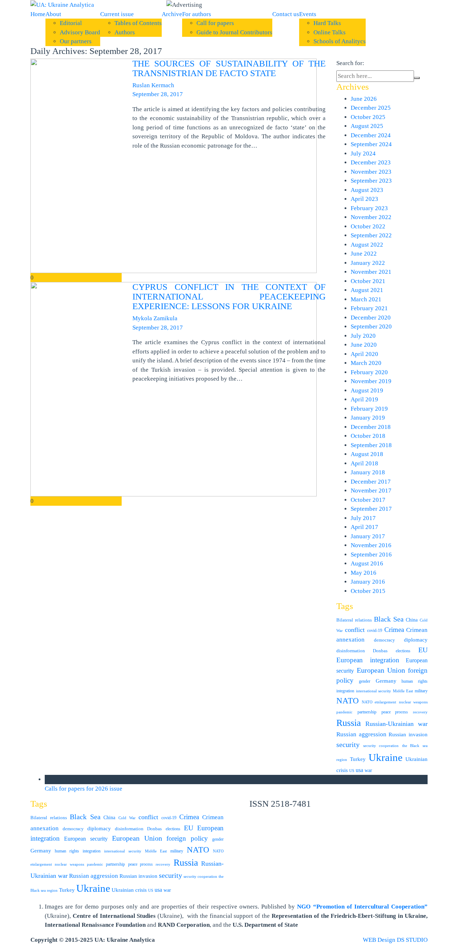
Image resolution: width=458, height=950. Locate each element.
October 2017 (368, 499)
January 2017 (368, 536)
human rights (414, 681)
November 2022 (371, 217)
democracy (384, 640)
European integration (367, 660)
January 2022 (368, 262)
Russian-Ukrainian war (396, 723)
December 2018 (371, 427)
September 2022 (371, 235)
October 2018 (368, 435)
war (368, 770)
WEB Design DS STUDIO (395, 939)
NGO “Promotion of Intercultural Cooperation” (362, 906)
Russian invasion (408, 734)
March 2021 (366, 299)
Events (307, 14)
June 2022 (364, 253)
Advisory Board (80, 32)
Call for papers (215, 23)
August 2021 (367, 290)
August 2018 (367, 454)
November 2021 (371, 271)
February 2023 (369, 208)
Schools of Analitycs (339, 41)
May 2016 (363, 572)
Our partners (76, 41)
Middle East (403, 691)
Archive (172, 14)
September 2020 (371, 326)
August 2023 (367, 190)
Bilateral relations (354, 620)
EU (423, 650)
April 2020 (364, 354)
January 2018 (368, 472)
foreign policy (187, 838)
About (53, 14)
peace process (394, 712)
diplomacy (416, 640)
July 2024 (363, 153)
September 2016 (371, 554)
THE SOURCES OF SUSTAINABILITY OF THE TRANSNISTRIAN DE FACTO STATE (229, 68)
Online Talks (329, 32)
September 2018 (371, 445)
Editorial (71, 23)
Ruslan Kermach (153, 85)
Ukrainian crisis (129, 890)
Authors (124, 32)
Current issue (117, 14)
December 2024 (371, 135)
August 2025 (367, 126)
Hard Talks (327, 23)
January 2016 (368, 581)
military (421, 691)
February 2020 (369, 372)
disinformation (350, 650)
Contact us (285, 14)
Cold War (127, 818)
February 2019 (369, 408)
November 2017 (371, 490)
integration (345, 691)
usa (359, 770)
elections (403, 650)
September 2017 (371, 508)
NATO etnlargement (379, 702)
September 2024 (371, 144)
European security (86, 839)
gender (364, 681)
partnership (366, 712)
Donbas (380, 650)
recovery (420, 712)
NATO (347, 700)
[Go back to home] (62, 4)
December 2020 (371, 317)
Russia (348, 723)
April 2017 (364, 527)
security (348, 744)
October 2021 (368, 281)
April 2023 (364, 199)
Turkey (358, 759)
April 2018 (364, 463)
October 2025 (368, 117)
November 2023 (371, 171)
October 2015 (368, 591)
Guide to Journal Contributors (234, 32)
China (412, 620)
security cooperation (381, 746)
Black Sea (389, 619)
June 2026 (364, 98)
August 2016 (367, 563)
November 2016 (371, 545)
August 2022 (367, 244)
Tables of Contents (138, 23)
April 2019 (364, 399)
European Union (381, 670)
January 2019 (368, 417)
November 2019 (371, 381)
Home (37, 14)
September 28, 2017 (157, 94)
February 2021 (369, 308)
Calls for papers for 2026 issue (83, 788)
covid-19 (374, 630)
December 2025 (371, 107)
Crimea (394, 629)
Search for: (350, 63)
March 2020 (366, 363)
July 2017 (363, 518)
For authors (196, 14)
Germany (386, 681)
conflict (355, 629)
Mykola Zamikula (154, 318)
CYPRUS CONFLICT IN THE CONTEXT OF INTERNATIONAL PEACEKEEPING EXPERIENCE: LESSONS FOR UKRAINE (229, 296)
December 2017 (371, 481)
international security (373, 691)
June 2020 (364, 344)
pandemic (344, 712)
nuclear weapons (413, 702)
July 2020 (363, 335)
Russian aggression (361, 734)
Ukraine (386, 757)
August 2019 (367, 390)
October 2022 (368, 226)
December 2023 (371, 162)
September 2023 (371, 180)
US (351, 771)
